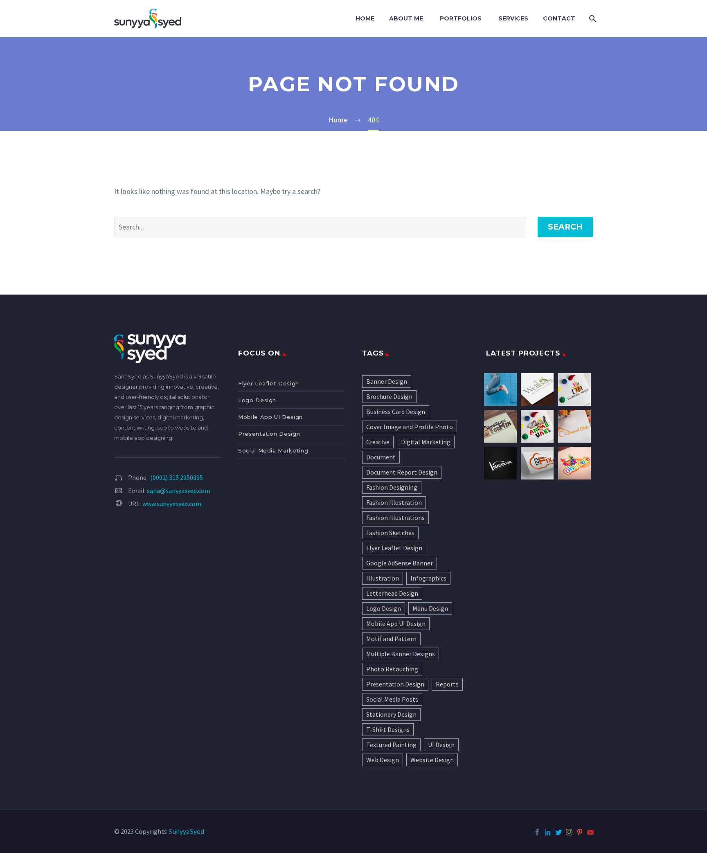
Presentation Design (269, 433)
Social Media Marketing (273, 450)
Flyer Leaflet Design (268, 383)
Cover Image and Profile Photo (409, 427)
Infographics (428, 578)
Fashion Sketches (390, 533)
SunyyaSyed (186, 831)
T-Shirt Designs (388, 729)
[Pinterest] (579, 832)
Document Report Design (401, 472)
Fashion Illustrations (395, 517)
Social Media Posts (392, 699)
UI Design (441, 744)
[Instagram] (569, 832)
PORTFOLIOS (461, 18)
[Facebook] (537, 832)
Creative (378, 442)
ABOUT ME (406, 18)
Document (381, 457)
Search (565, 227)
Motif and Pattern (391, 639)
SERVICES (513, 18)
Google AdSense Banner (399, 563)
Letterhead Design (392, 593)
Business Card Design (395, 411)
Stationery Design (391, 714)
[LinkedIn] (548, 832)
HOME (365, 18)
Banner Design (386, 381)
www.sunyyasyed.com (171, 504)
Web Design (382, 760)
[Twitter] (558, 832)
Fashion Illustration (394, 502)
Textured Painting (391, 744)
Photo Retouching (392, 669)
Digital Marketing (425, 442)
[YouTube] (590, 832)
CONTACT (559, 18)
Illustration (382, 578)
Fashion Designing (391, 487)
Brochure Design (389, 396)
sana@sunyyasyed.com (178, 490)
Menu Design (430, 608)
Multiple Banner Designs (400, 654)
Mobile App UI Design (270, 417)
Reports (447, 684)
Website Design (432, 760)
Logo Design (257, 400)
